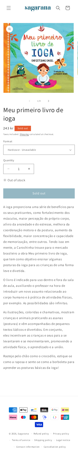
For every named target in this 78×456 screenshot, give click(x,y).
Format (7, 141)
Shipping (24, 134)
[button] (8, 8)
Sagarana (23, 433)
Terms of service (21, 440)
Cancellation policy (55, 446)
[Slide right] (48, 101)
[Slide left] (29, 101)
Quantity (8, 160)
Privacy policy (61, 433)
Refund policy (41, 433)
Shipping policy (43, 440)
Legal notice (63, 440)
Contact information (28, 446)
